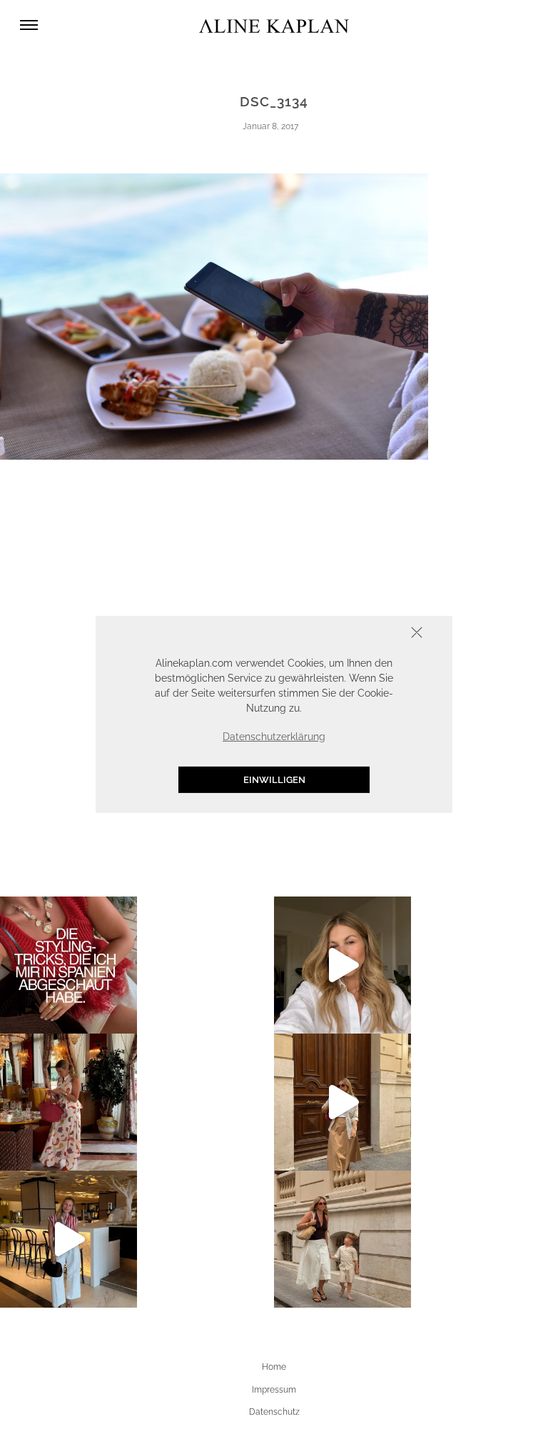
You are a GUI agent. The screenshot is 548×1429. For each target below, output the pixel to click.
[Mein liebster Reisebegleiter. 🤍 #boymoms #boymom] (342, 1239)
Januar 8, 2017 (270, 126)
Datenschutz (274, 1412)
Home (274, 1367)
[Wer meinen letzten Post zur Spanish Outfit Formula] (68, 965)
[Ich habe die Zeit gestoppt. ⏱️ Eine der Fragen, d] (342, 965)
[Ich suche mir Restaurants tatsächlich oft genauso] (68, 1102)
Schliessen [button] (372, 634)
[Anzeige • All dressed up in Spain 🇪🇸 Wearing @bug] (342, 1102)
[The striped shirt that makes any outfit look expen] (68, 1239)
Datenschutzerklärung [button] (274, 736)
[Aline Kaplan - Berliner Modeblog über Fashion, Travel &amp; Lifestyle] (274, 25)
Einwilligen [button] (274, 779)
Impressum (274, 1390)
